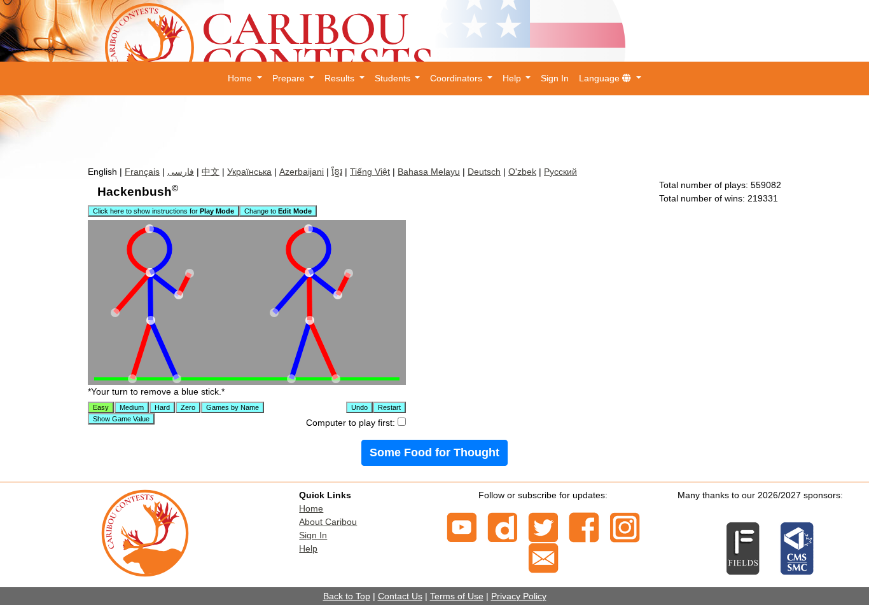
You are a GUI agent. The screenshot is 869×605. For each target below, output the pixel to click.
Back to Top (346, 596)
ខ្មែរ (336, 172)
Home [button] (241, 78)
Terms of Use (456, 596)
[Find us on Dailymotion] (502, 527)
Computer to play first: (352, 423)
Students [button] (394, 78)
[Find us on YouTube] (462, 527)
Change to (278, 211)
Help (308, 548)
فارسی (180, 172)
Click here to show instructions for (163, 211)
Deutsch (484, 172)
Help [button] (513, 78)
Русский (560, 172)
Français (142, 172)
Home (311, 508)
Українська (249, 172)
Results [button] (340, 78)
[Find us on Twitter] (543, 527)
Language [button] (600, 78)
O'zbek (522, 172)
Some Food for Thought (434, 452)
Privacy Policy (518, 596)
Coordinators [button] (457, 78)
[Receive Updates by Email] (543, 557)
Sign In (555, 78)
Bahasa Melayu (429, 172)
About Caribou (328, 522)
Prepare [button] (289, 78)
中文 (210, 172)
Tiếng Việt (370, 172)
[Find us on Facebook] (584, 527)
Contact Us (400, 596)
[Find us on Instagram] (624, 527)
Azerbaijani (301, 172)
